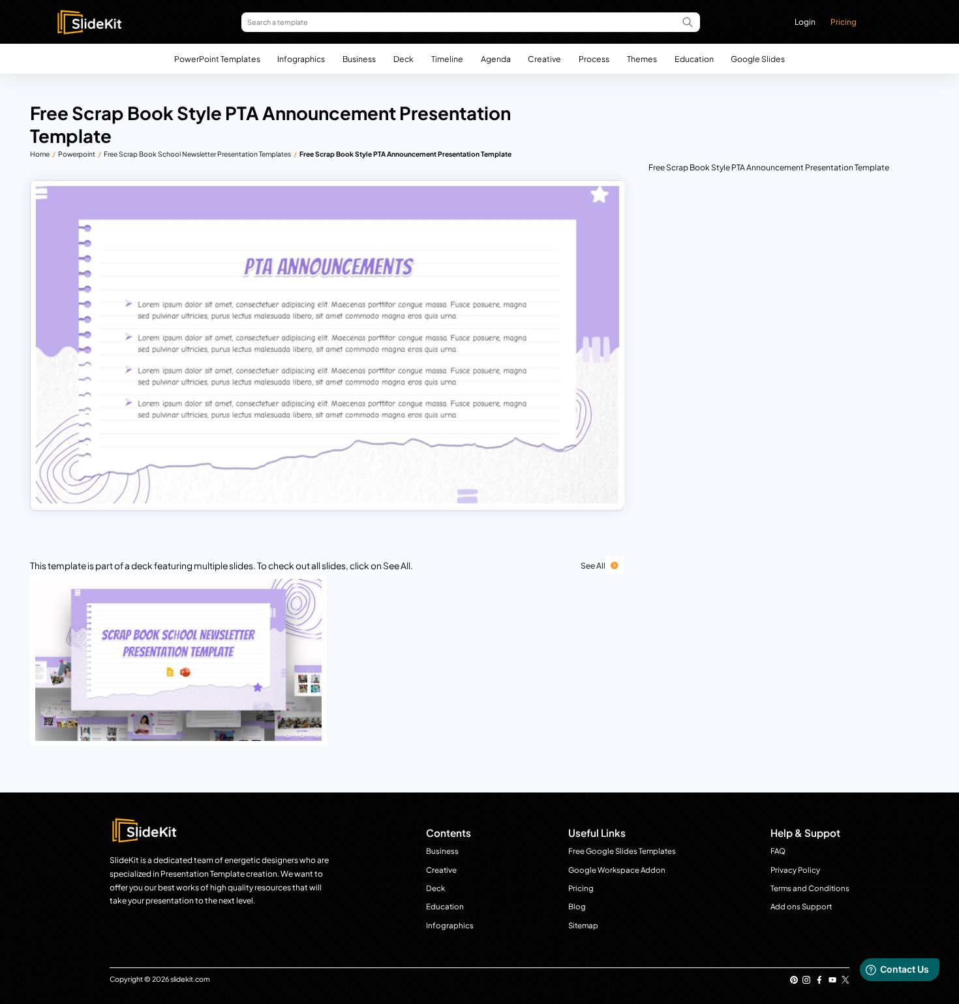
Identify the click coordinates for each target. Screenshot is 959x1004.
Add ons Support (801, 906)
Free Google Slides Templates (622, 851)
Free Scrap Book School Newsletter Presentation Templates (197, 153)
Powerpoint (76, 153)
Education (694, 59)
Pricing (843, 21)
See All (593, 565)
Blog (577, 906)
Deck (403, 59)
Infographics (301, 59)
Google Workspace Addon (616, 870)
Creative (544, 59)
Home (40, 153)
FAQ (777, 851)
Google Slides (758, 59)
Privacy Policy (795, 870)
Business (359, 59)
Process (594, 59)
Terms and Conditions (809, 888)
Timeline (447, 59)
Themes (642, 59)
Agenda (496, 59)
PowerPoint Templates (217, 59)
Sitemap (583, 925)
